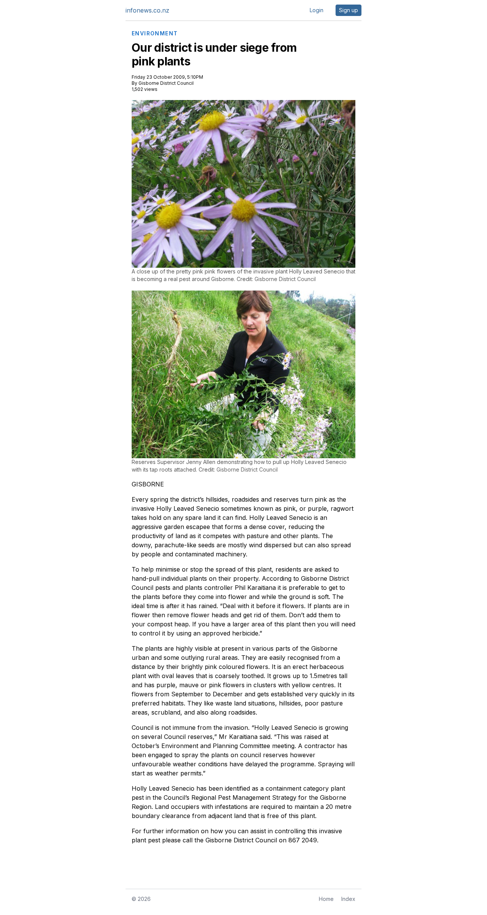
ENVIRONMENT (155, 33)
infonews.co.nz (147, 10)
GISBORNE (148, 484)
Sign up (348, 10)
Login (316, 10)
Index (348, 899)
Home (326, 899)
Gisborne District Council (166, 83)
